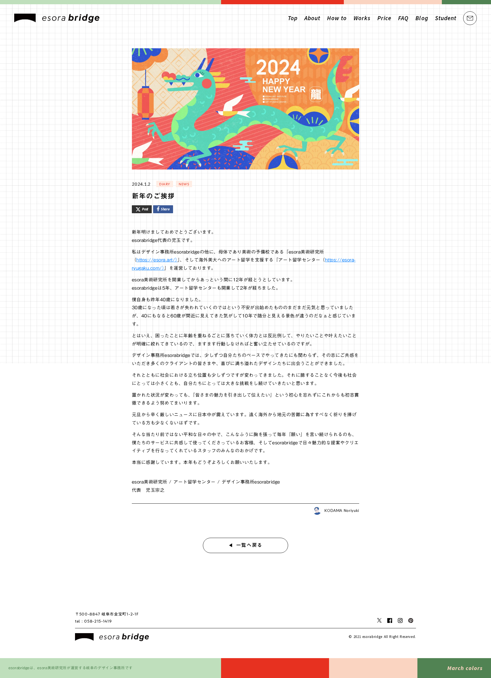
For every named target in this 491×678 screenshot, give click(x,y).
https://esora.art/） (156, 259)
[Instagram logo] (400, 620)
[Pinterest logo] (410, 620)
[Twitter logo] (379, 620)
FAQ (403, 18)
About (312, 18)
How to (336, 18)
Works (362, 18)
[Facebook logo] (389, 620)
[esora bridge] (112, 637)
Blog (421, 18)
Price (384, 18)
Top (292, 18)
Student (445, 18)
